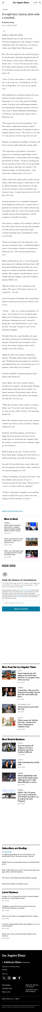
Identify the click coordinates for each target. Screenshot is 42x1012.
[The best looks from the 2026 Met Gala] (9, 708)
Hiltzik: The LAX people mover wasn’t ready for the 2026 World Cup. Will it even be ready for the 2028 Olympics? (28, 796)
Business (5, 9)
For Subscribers (7, 852)
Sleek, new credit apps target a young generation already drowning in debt (13, 552)
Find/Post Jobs (7, 988)
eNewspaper (6, 985)
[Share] (4, 31)
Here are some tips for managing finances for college (20, 916)
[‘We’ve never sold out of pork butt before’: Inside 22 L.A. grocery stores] (32, 542)
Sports (20, 670)
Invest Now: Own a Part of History (32, 990)
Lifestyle (20, 717)
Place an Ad (6, 992)
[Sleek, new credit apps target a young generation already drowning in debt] (32, 554)
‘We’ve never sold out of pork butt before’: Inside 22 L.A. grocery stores (13, 540)
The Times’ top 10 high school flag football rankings (19, 878)
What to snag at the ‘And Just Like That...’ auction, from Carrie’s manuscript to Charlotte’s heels (28, 723)
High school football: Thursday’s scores (15, 884)
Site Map (4, 969)
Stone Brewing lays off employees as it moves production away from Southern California (25, 748)
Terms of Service (25, 590)
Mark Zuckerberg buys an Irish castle (28, 763)
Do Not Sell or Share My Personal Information (23, 1007)
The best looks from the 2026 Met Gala (28, 708)
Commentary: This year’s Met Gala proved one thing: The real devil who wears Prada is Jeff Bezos (29, 693)
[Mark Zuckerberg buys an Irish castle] (9, 763)
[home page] (21, 2)
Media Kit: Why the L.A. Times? (32, 986)
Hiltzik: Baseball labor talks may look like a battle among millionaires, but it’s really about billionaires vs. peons (28, 779)
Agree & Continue (21, 609)
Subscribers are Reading (14, 848)
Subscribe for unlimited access (11, 966)
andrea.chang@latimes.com (12, 511)
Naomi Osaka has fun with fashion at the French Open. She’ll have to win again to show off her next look (29, 676)
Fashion (12, 565)
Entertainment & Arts (24, 704)
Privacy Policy (21, 596)
